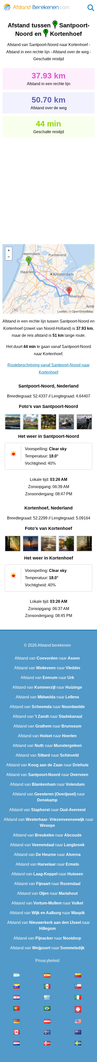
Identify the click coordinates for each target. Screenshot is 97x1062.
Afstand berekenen (54, 645)
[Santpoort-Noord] (13, 430)
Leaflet (62, 311)
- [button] (8, 257)
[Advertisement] (48, 187)
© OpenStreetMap (81, 311)
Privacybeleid (47, 960)
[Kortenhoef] (13, 551)
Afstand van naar (47, 658)
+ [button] (8, 250)
